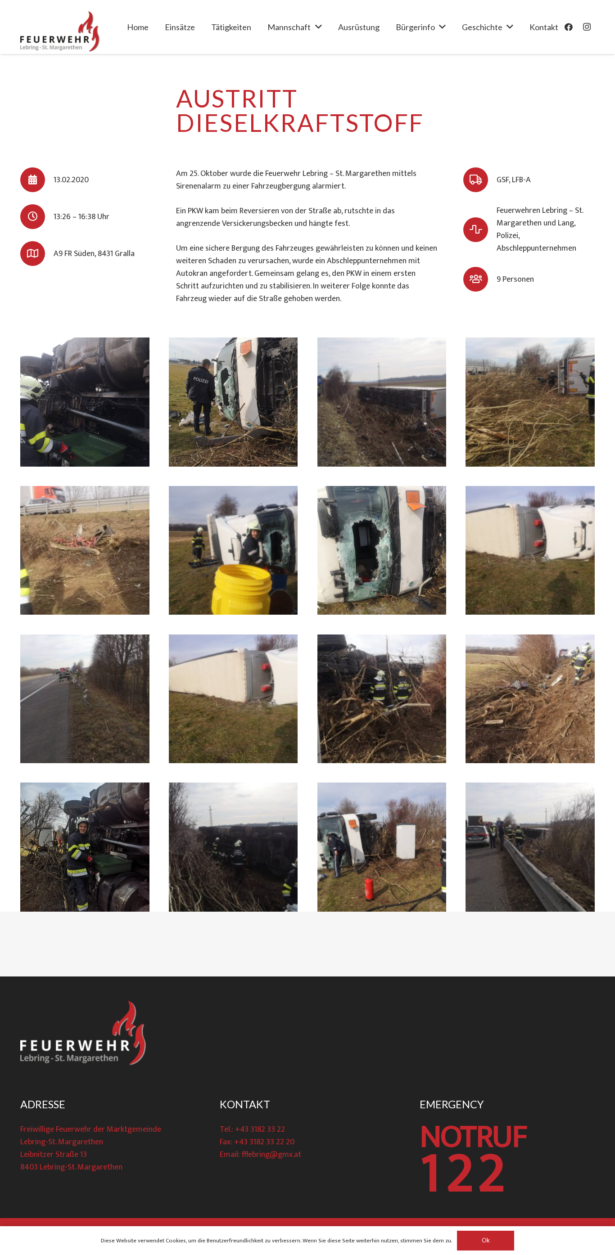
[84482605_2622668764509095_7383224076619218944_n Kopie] (530, 402)
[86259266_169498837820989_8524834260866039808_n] (233, 699)
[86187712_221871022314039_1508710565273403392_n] (382, 550)
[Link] (59, 31)
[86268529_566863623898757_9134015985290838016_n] (382, 699)
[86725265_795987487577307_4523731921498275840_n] (530, 847)
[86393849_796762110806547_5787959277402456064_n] (84, 847)
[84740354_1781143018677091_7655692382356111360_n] (84, 550)
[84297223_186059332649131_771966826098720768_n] (84, 402)
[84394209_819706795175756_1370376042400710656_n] (382, 402)
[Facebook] (569, 27)
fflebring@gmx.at (271, 1154)
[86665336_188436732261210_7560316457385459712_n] (233, 847)
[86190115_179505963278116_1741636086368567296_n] (530, 550)
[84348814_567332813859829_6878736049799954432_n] (233, 402)
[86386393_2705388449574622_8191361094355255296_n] (530, 699)
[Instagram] (587, 27)
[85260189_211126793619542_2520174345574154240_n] (233, 550)
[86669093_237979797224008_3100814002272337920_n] (382, 847)
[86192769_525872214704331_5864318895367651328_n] (84, 699)
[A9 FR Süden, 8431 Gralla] (37, 253)
